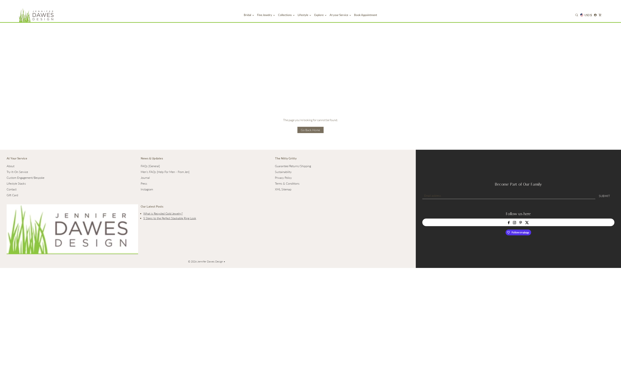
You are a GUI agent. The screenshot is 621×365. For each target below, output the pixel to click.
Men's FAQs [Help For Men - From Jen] (165, 172)
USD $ (588, 15)
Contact (11, 189)
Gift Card (12, 195)
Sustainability (283, 172)
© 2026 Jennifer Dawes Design (205, 261)
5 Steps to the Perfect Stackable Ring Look (169, 218)
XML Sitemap (283, 189)
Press (144, 183)
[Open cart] (600, 15)
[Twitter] (527, 222)
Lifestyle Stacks (16, 183)
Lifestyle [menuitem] (303, 15)
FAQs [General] (150, 166)
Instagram (147, 189)
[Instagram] (514, 222)
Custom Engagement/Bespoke (25, 177)
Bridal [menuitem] (248, 15)
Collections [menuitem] (285, 15)
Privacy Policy (283, 177)
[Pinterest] (520, 222)
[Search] (576, 15)
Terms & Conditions (287, 183)
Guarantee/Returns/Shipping (293, 166)
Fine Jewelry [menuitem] (264, 15)
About (10, 166)
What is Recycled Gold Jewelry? (163, 213)
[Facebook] (509, 222)
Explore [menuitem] (319, 15)
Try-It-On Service (17, 172)
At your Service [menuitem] (339, 15)
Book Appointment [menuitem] (365, 15)
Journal (145, 177)
